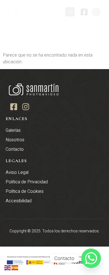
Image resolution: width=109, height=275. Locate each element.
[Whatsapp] (91, 258)
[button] (70, 11)
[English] (7, 267)
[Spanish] (15, 267)
